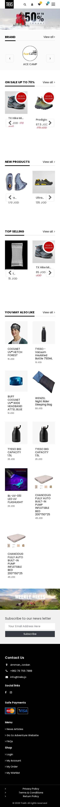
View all (49, 37)
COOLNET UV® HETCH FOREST (15, 352)
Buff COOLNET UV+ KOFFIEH (14, 273)
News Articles (15, 729)
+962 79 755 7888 (21, 671)
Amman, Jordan (20, 664)
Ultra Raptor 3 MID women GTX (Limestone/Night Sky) (16, 197)
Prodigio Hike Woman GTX (41, 119)
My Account (14, 760)
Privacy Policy (31, 788)
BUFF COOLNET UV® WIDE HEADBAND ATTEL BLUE (15, 403)
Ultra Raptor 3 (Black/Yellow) (44, 197)
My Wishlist (13, 773)
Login (10, 754)
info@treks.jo (18, 677)
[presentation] (10, 58)
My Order (12, 766)
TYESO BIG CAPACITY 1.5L (14, 452)
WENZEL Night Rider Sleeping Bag (43, 401)
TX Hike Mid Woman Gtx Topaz (16, 118)
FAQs (10, 741)
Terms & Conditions (31, 792)
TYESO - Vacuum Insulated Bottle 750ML (43, 354)
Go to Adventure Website (23, 735)
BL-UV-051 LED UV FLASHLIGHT (15, 499)
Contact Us (14, 657)
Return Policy (31, 796)
